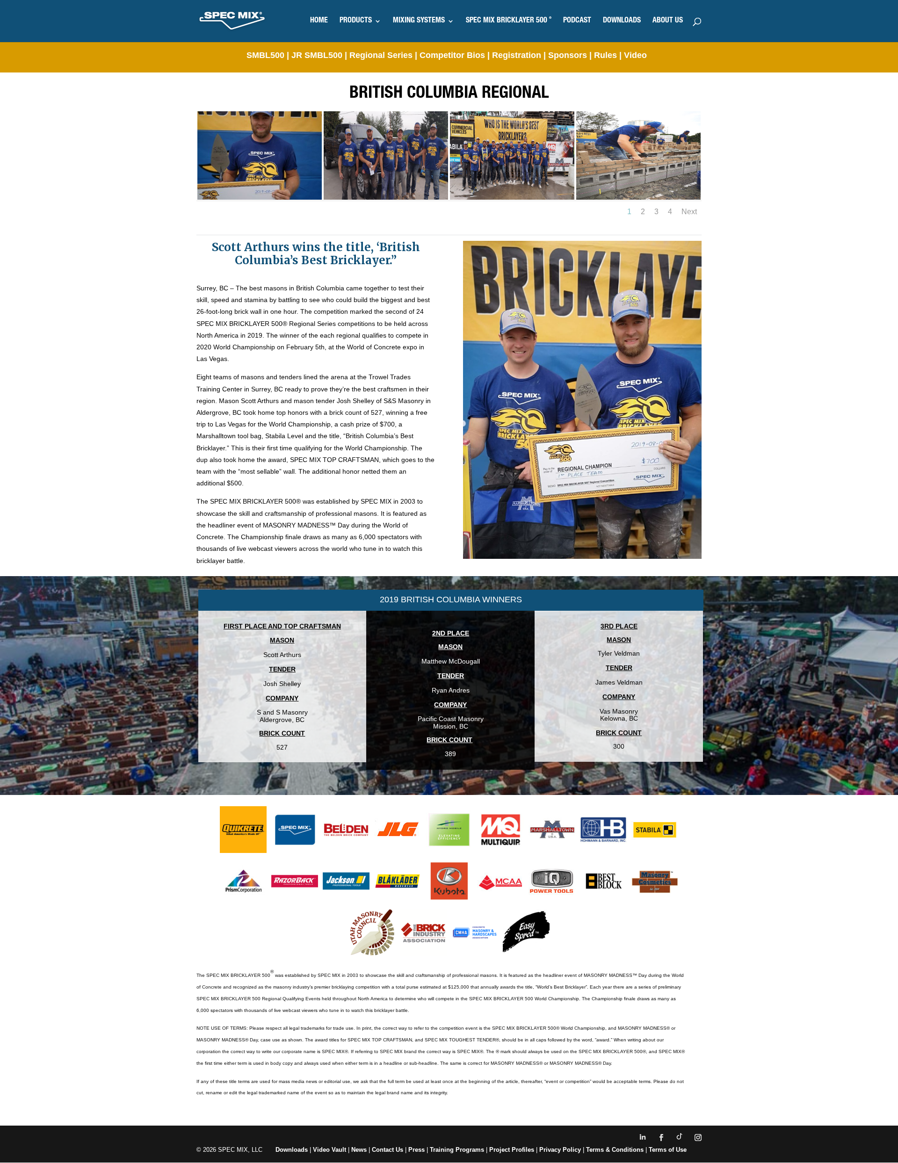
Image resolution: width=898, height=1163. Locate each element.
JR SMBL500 (316, 55)
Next (689, 212)
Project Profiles (512, 1149)
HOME (319, 21)
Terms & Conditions (615, 1149)
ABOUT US (667, 21)
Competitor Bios (453, 55)
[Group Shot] (512, 197)
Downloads (291, 1149)
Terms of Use (668, 1149)
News (359, 1149)
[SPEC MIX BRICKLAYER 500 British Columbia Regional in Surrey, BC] (638, 197)
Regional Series (381, 55)
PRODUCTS (356, 21)
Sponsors (567, 55)
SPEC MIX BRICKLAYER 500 (508, 21)
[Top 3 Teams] (386, 197)
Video (635, 55)
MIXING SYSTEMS (419, 21)
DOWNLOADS (622, 21)
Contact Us (387, 1149)
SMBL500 (265, 55)
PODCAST (577, 21)
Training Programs (458, 1149)
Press (416, 1149)
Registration (516, 55)
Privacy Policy (560, 1149)
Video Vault (329, 1149)
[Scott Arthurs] (259, 197)
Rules (605, 55)
